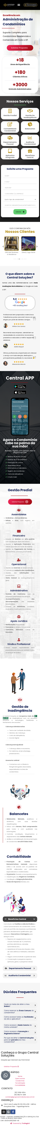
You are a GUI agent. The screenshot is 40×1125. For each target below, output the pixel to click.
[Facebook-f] (13, 1111)
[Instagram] (3, 1111)
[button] (19, 5)
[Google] (8, 1111)
